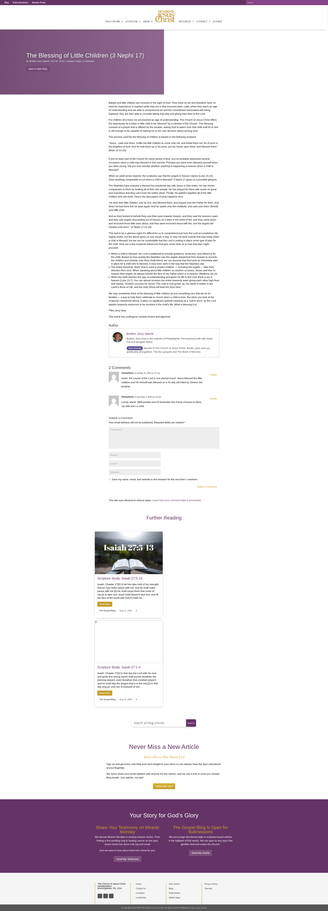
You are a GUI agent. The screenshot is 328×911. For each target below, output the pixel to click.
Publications (174, 893)
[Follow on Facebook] (100, 896)
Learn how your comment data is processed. (176, 500)
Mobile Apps (174, 898)
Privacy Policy (210, 884)
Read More (105, 604)
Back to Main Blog (38, 69)
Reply (213, 374)
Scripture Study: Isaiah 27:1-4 (118, 667)
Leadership (141, 898)
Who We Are (113, 21)
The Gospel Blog (107, 610)
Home (138, 884)
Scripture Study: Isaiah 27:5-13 (119, 578)
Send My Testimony (127, 859)
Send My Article (200, 852)
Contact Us (141, 888)
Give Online (174, 884)
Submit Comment (207, 486)
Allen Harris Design (199, 908)
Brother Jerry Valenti (39, 61)
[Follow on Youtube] (111, 896)
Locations (131, 21)
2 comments (89, 61)
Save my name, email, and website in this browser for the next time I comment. (155, 479)
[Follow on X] (105, 896)
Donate (217, 21)
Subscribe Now (164, 786)
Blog (6, 2)
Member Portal (38, 2)
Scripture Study (73, 61)
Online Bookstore (20, 2)
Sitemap (208, 888)
